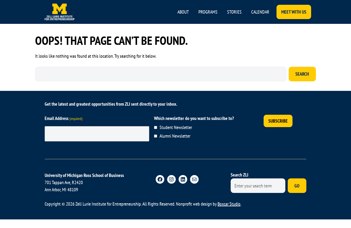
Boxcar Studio (229, 204)
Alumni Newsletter (175, 136)
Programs (208, 12)
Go (296, 186)
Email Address (63, 118)
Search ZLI (239, 175)
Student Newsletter (176, 127)
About (183, 12)
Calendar (260, 12)
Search (302, 74)
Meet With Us (293, 12)
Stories (234, 12)
